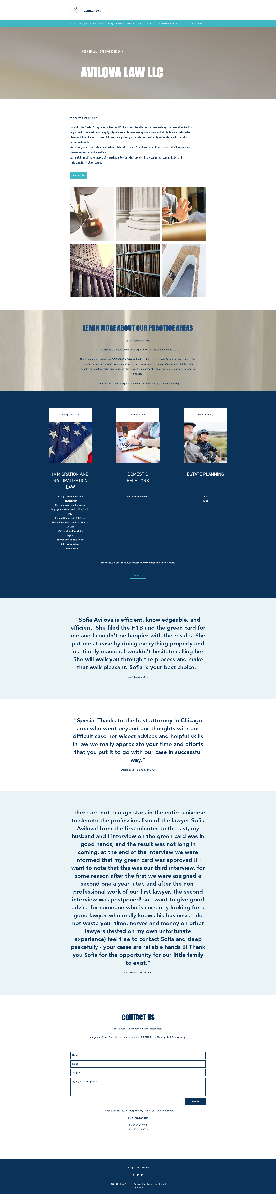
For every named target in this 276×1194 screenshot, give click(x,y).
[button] (92, 214)
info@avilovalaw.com (169, 23)
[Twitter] (138, 1174)
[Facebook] (133, 1174)
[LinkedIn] (142, 1174)
